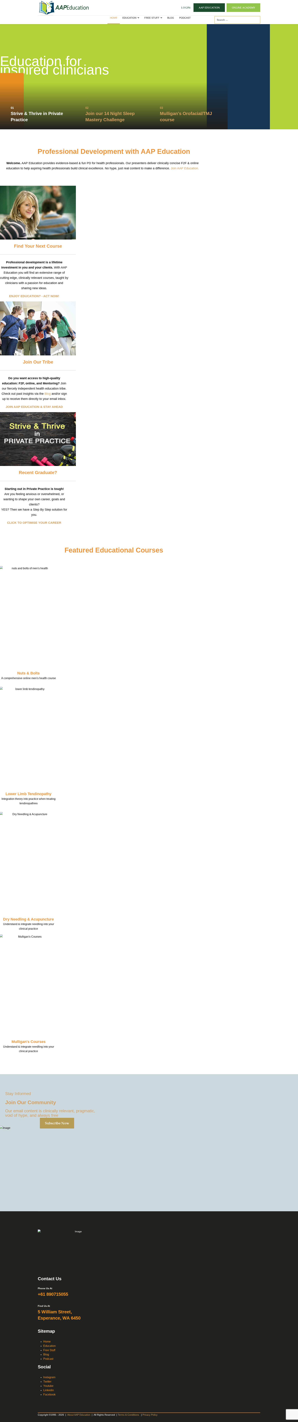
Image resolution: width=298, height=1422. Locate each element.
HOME (113, 17)
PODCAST (185, 17)
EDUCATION (129, 17)
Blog (47, 393)
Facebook (49, 1394)
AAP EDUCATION (209, 7)
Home (47, 1341)
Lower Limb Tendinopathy (28, 794)
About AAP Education (78, 1414)
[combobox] (237, 20)
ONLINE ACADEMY (243, 7)
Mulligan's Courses (29, 1042)
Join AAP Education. (185, 168)
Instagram (49, 1377)
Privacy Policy (149, 1414)
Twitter (47, 1381)
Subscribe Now (57, 1123)
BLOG (170, 17)
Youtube (48, 1385)
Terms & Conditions (128, 1414)
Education (49, 1345)
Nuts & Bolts (28, 673)
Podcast (48, 1358)
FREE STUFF (151, 17)
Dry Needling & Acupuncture (28, 919)
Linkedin (48, 1390)
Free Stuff (49, 1350)
